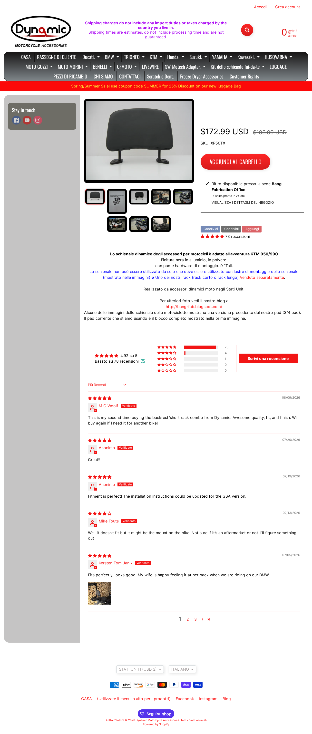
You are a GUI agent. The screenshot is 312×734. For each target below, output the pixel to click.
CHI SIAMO (103, 76)
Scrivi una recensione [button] (268, 358)
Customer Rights (244, 76)
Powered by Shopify (156, 724)
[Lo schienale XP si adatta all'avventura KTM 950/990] (95, 196)
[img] (99, 398)
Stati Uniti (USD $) (138, 669)
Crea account (287, 7)
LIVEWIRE (150, 66)
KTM (156, 57)
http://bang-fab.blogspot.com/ (194, 306)
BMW (112, 57)
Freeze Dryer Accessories (201, 76)
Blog (227, 698)
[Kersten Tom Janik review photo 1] (99, 593)
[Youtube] (27, 120)
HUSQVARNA (279, 57)
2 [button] (187, 619)
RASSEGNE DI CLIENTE (56, 56)
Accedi (260, 7)
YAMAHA (223, 57)
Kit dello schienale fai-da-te (238, 67)
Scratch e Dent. (160, 76)
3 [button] (195, 619)
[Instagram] (37, 120)
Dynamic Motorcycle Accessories (157, 720)
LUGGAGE (278, 66)
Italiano (180, 669)
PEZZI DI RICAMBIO (70, 76)
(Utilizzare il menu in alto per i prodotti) (134, 698)
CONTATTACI (130, 76)
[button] (213, 236)
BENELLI (103, 67)
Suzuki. (198, 57)
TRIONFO (135, 57)
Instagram (208, 698)
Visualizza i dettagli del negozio (243, 202)
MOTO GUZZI (40, 67)
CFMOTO (127, 67)
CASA (26, 56)
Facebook (185, 698)
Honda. (176, 57)
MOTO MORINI (73, 67)
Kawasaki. (249, 57)
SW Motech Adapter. (186, 67)
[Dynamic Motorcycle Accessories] (40, 30)
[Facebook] (16, 120)
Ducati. (91, 57)
